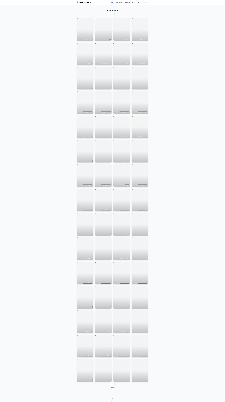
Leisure (127, 2)
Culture (139, 2)
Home (112, 2)
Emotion (146, 2)
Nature (133, 2)
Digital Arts (112, 401)
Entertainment (119, 2)
